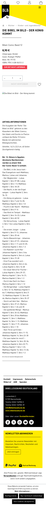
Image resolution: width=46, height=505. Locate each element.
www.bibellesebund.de (15, 411)
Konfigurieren (11, 496)
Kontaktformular (27, 416)
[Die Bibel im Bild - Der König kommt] (23, 105)
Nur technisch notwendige (31, 496)
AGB (15, 382)
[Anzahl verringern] (4, 78)
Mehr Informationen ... (23, 491)
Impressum (18, 379)
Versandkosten (10, 476)
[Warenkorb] (41, 2)
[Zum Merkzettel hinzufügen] (40, 84)
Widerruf (7, 382)
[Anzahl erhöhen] (20, 78)
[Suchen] (5, 2)
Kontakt (7, 379)
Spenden (23, 382)
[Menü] (41, 7)
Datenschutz (30, 379)
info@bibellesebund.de (15, 408)
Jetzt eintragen (13, 452)
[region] (23, 105)
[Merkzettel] (18, 2)
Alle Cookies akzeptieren (24, 502)
